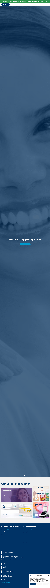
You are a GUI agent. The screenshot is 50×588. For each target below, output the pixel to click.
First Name (3, 539)
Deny (39, 583)
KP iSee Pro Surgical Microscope (8, 571)
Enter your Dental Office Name (6, 529)
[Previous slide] (1, 241)
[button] (48, 575)
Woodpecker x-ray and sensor (7, 579)
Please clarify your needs (6, 582)
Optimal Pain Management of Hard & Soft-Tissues (10, 556)
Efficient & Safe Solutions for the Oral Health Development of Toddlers (13, 557)
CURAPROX (4, 564)
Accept (33, 583)
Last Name (28, 539)
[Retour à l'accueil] (5, 4)
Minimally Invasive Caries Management (9, 553)
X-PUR (4, 563)
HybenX (4, 568)
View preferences (46, 583)
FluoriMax (4, 567)
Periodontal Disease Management (8, 552)
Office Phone (3, 544)
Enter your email (29, 529)
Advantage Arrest (5, 566)
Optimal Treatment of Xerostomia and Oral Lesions (10, 555)
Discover (5, 515)
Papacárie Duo (5, 572)
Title (2, 534)
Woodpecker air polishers (6, 575)
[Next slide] (48, 241)
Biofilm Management (6, 551)
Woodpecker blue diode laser (7, 576)
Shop (36, 498)
